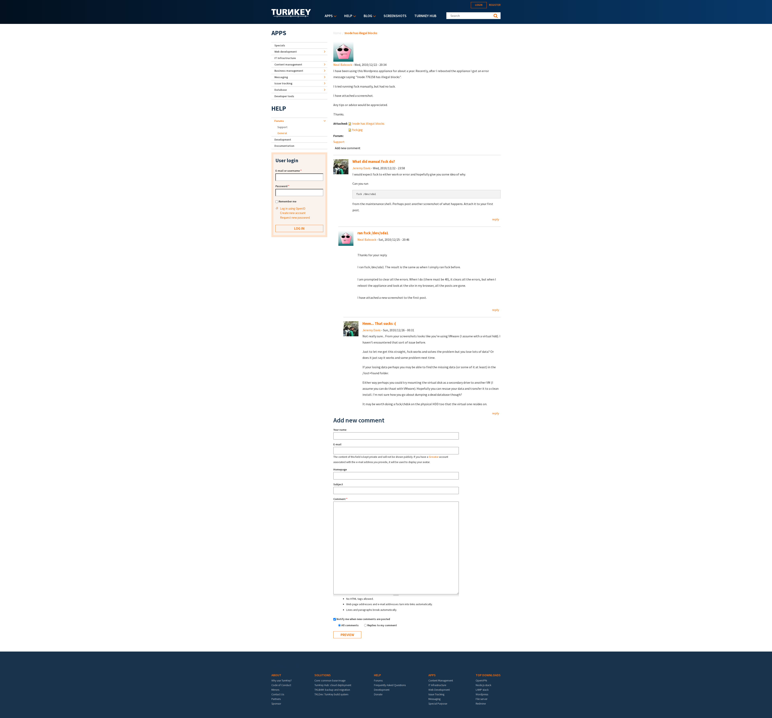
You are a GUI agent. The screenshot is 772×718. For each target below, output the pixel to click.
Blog (367, 16)
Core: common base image (329, 680)
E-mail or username (288, 170)
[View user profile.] (343, 51)
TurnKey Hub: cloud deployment (332, 685)
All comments (350, 625)
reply (495, 219)
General (282, 133)
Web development (285, 51)
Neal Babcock (342, 65)
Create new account (293, 213)
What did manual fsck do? (373, 161)
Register (495, 5)
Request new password (295, 217)
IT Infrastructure (285, 58)
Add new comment (347, 148)
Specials (279, 45)
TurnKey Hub (425, 15)
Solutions (322, 675)
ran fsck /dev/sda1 (372, 233)
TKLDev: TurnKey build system (331, 694)
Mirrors (275, 689)
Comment (340, 499)
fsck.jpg (357, 130)
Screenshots (395, 15)
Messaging (281, 77)
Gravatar (433, 457)
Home (337, 33)
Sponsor (276, 703)
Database (280, 90)
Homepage (340, 469)
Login (478, 5)
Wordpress (482, 694)
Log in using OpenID (292, 208)
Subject (338, 484)
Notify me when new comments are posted (363, 619)
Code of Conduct (281, 685)
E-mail (337, 444)
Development (282, 139)
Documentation (284, 146)
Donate (378, 694)
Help (347, 16)
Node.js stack (483, 685)
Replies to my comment (382, 625)
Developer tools (284, 96)
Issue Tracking (436, 694)
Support (339, 142)
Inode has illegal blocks (368, 123)
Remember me (287, 201)
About (276, 675)
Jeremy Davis (361, 168)
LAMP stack (482, 689)
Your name (339, 429)
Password (282, 186)
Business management (288, 70)
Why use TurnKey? (281, 680)
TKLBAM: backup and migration (332, 689)
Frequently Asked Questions (390, 685)
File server (481, 699)
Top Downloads (488, 675)
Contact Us (277, 694)
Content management (288, 64)
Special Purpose (437, 703)
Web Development (439, 689)
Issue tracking (283, 83)
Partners (276, 699)
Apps (328, 16)
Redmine (481, 703)
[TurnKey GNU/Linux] (291, 16)
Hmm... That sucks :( (379, 323)
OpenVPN (481, 680)
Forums (279, 121)
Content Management (440, 680)
